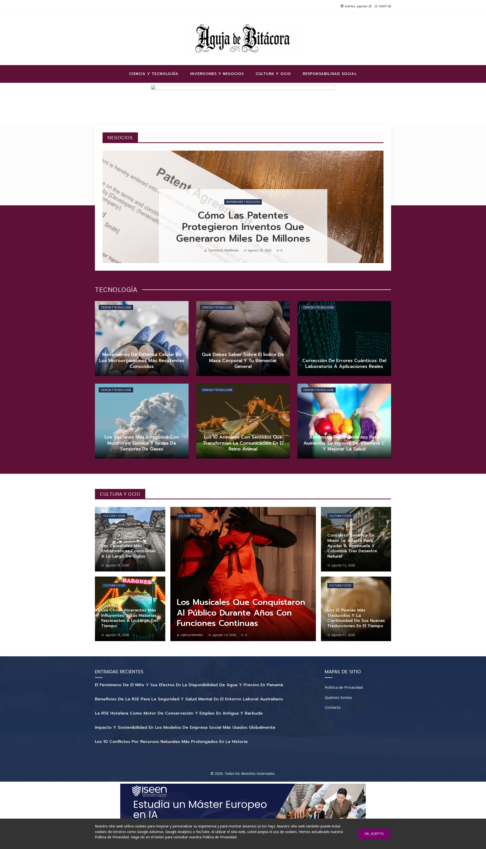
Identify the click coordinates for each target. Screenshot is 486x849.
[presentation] (111, 207)
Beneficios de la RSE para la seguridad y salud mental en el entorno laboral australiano (189, 699)
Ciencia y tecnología (116, 307)
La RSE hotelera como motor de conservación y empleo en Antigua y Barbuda (178, 713)
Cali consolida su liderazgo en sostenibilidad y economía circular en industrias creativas (243, 227)
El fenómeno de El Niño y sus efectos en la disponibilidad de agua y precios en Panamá (189, 685)
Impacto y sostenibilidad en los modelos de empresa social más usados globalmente (185, 727)
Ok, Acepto (374, 833)
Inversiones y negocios (243, 202)
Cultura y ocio (114, 516)
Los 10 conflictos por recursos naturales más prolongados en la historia (171, 742)
